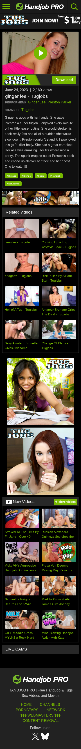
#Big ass (11, 176)
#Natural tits (13, 183)
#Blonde (26, 176)
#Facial (40, 176)
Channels (50, 704)
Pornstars (27, 710)
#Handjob (55, 176)
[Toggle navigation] (6, 6)
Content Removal (40, 721)
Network (56, 710)
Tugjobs (27, 110)
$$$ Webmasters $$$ (40, 715)
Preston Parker (59, 102)
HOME (26, 704)
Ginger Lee (37, 102)
